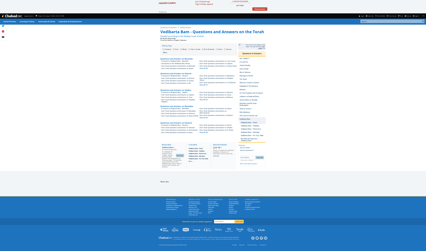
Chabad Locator (250, 209)
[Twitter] (257, 238)
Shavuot (228, 49)
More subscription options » (249, 164)
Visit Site (216, 156)
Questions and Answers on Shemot (175, 74)
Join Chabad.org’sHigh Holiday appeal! (204, 2)
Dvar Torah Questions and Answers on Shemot (177, 78)
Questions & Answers (168, 27)
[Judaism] (12, 16)
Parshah (231, 209)
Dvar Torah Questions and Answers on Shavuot (178, 113)
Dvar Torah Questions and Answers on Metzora (216, 97)
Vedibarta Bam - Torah (196, 148)
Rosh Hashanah (209, 49)
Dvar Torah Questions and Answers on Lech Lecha (217, 61)
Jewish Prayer (233, 211)
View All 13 (204, 99)
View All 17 (204, 85)
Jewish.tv (186, 229)
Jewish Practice (9, 21)
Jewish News (193, 205)
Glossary (210, 211)
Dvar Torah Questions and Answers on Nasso (216, 108)
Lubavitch (197, 237)
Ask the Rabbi (381, 16)
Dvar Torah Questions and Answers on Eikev (177, 132)
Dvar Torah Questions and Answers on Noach (177, 68)
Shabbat (231, 205)
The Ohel (247, 205)
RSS (209, 213)
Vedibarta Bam (185, 27)
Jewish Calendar (213, 203)
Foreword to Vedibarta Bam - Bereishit (174, 61)
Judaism (217, 239)
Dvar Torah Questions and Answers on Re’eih (216, 125)
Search (210, 209)
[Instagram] (265, 238)
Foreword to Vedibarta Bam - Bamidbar (175, 108)
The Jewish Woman (194, 203)
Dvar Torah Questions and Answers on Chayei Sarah (218, 66)
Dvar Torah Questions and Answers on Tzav (176, 97)
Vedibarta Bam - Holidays (197, 151)
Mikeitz (184, 49)
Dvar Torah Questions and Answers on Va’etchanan (179, 130)
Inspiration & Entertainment (70, 21)
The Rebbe (248, 203)
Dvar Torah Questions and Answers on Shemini (216, 92)
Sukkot (220, 49)
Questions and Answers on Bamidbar (176, 106)
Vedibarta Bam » (168, 147)
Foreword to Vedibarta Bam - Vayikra (174, 92)
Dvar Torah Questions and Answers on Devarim (178, 127)
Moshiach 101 (193, 207)
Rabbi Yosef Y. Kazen (199, 239)
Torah (213, 239)
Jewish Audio (233, 213)
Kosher (231, 207)
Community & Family (46, 21)
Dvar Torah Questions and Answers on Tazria (215, 95)
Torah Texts (240, 229)
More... (191, 161)
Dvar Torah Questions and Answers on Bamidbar (178, 111)
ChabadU (197, 229)
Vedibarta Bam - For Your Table (198, 159)
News (218, 229)
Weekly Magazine (171, 209)
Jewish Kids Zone (194, 209)
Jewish (224, 239)
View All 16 (204, 68)
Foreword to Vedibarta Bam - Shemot (174, 76)
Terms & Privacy (252, 245)
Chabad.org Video (194, 202)
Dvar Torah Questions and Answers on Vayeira (216, 63)
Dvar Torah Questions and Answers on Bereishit (178, 66)
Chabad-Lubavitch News (252, 207)
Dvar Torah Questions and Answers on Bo (176, 83)
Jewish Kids (262, 229)
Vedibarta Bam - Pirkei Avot (197, 153)
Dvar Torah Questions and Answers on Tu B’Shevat (218, 82)
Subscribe (211, 207)
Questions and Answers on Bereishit (176, 59)
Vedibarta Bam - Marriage (197, 156)
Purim (177, 49)
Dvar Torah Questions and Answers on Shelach (216, 115)
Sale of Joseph (195, 49)
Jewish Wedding (234, 203)
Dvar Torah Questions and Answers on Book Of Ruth (179, 116)
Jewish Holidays (234, 202)
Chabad (192, 237)
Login (362, 16)
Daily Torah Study (213, 205)
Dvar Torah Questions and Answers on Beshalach (217, 76)
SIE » (220, 147)
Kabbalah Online (194, 211)
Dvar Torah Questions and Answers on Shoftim (216, 127)
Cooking (229, 229)
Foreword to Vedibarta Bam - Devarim (174, 125)
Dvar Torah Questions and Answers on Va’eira (177, 81)
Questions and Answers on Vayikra (175, 90)
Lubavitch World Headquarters (231, 237)
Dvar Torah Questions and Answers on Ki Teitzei (216, 130)
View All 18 (204, 132)
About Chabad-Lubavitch (252, 202)
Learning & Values (27, 21)
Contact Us (262, 245)
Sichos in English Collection (177, 40)
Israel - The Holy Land (195, 213)
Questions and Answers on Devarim (176, 123)
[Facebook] (253, 238)
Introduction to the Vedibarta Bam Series (175, 63)
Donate (409, 16)
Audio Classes (208, 229)
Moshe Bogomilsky (169, 38)
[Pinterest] (261, 238)
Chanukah (168, 49)
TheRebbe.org (193, 215)
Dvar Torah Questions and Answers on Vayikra (177, 95)
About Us (242, 245)
